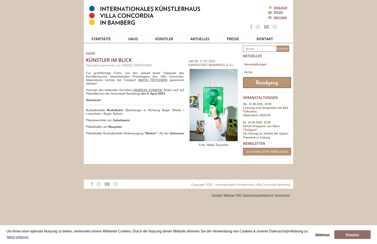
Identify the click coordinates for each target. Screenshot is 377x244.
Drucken (280, 17)
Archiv (248, 72)
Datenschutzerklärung (258, 195)
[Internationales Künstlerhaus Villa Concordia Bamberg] (147, 24)
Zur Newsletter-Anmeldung (267, 152)
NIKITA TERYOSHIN (153, 80)
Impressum (282, 195)
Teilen (278, 12)
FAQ (239, 195)
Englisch (280, 8)
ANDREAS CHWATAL (148, 90)
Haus (133, 38)
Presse (233, 38)
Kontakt (265, 38)
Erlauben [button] (352, 234)
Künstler (164, 38)
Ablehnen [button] (322, 234)
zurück (90, 53)
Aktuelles (199, 38)
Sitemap (229, 195)
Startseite (101, 38)
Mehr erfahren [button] (18, 237)
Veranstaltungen (255, 64)
